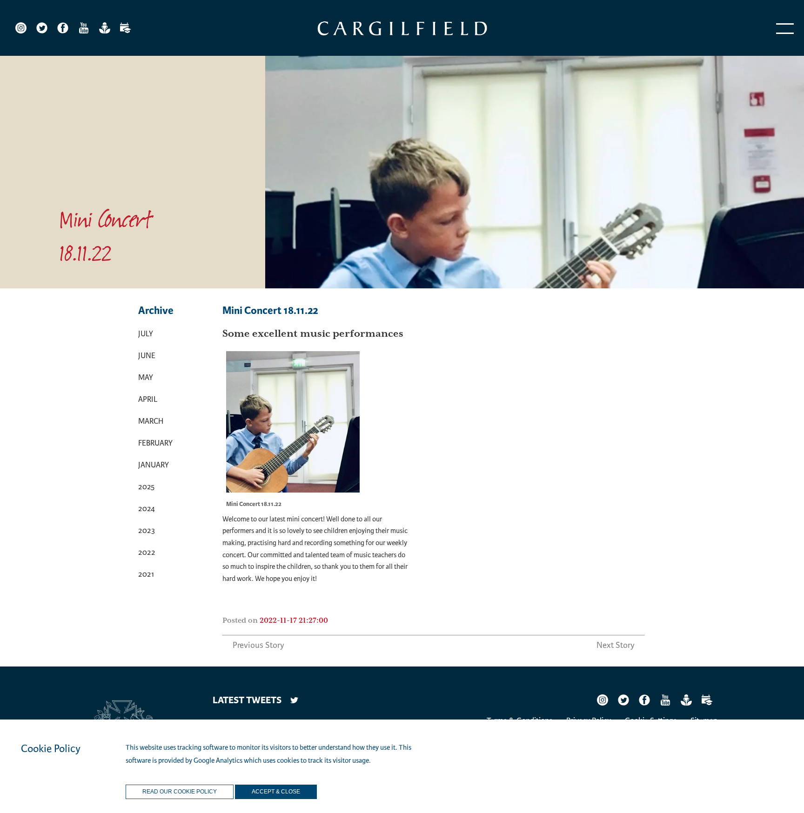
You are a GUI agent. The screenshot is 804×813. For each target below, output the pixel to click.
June (146, 355)
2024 (146, 508)
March (150, 421)
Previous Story (258, 645)
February (155, 443)
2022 (146, 552)
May (145, 377)
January (153, 465)
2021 (146, 574)
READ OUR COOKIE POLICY (179, 791)
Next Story (615, 645)
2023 (146, 530)
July (145, 334)
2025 (146, 487)
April (147, 399)
